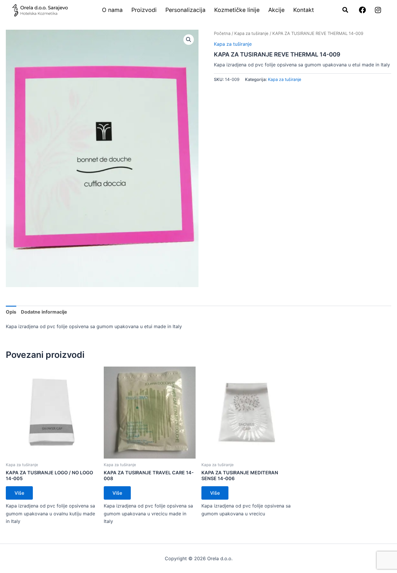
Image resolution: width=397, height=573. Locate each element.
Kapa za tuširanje (251, 33)
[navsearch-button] (342, 10)
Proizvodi (144, 9)
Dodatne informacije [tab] (44, 312)
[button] (188, 39)
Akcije (276, 9)
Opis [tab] (11, 312)
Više (19, 493)
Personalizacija (185, 9)
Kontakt (303, 9)
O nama (112, 9)
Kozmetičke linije (237, 9)
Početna (222, 33)
